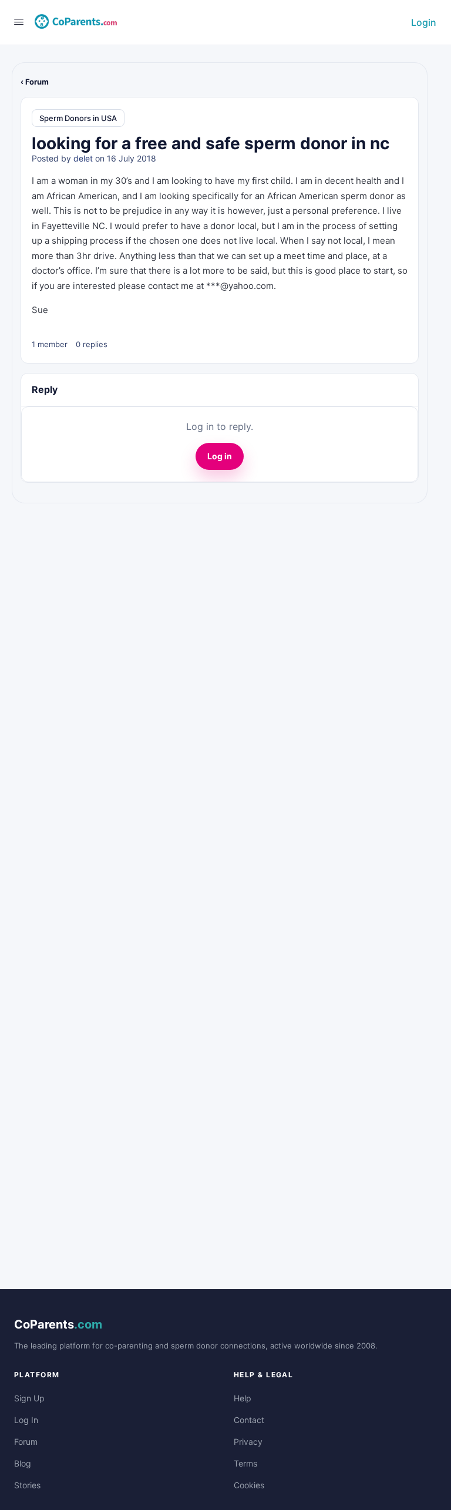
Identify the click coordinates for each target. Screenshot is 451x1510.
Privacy (248, 1442)
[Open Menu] (19, 21)
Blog (22, 1463)
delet (83, 158)
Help (242, 1398)
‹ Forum (35, 81)
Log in (219, 456)
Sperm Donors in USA (78, 118)
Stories (27, 1485)
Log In (26, 1420)
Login (423, 22)
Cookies (249, 1485)
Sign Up (29, 1398)
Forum (26, 1442)
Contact (249, 1420)
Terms (245, 1463)
